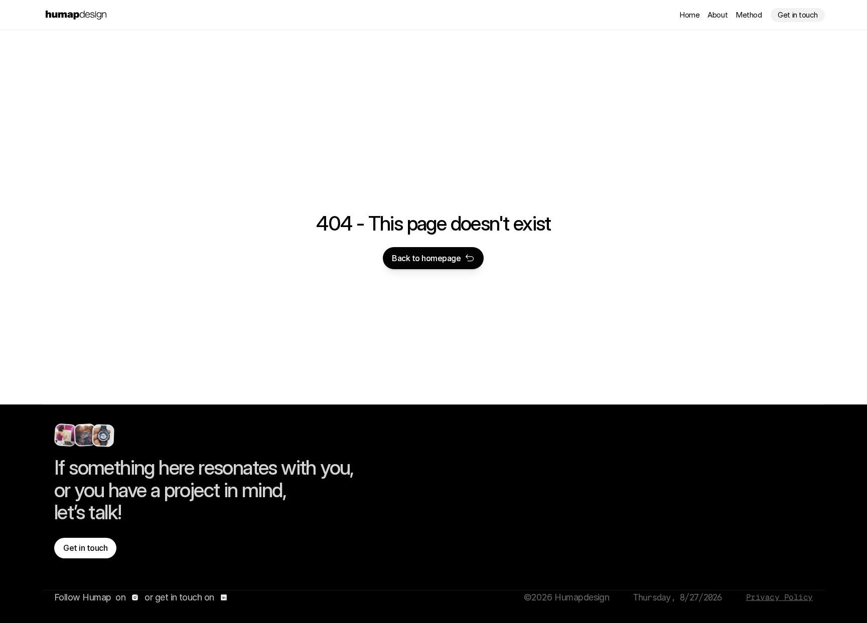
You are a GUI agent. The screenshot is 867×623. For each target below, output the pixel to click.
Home (689, 15)
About (717, 15)
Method (749, 15)
